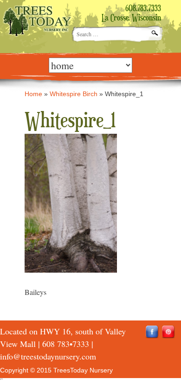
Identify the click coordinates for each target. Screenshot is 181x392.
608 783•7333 (65, 343)
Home (33, 94)
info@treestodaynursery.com (48, 356)
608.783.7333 (143, 8)
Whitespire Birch (73, 94)
